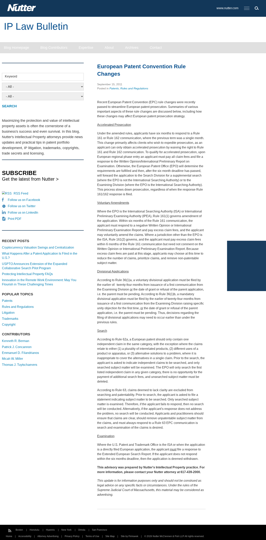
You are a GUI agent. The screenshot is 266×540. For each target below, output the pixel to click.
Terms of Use (92, 536)
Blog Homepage (16, 48)
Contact (156, 48)
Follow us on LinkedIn (23, 212)
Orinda (81, 529)
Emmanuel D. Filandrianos (20, 352)
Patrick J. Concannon (17, 347)
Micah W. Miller (12, 358)
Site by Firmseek (129, 536)
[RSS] (9, 530)
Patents (114, 88)
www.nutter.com (227, 8)
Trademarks (10, 318)
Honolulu (34, 529)
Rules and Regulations (134, 88)
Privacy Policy (72, 536)
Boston (19, 529)
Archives (131, 48)
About (109, 48)
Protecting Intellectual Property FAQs (27, 274)
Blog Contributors (53, 48)
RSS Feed (21, 193)
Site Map (110, 536)
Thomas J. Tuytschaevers (19, 364)
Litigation (8, 312)
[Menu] (246, 8)
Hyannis (50, 529)
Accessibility (24, 536)
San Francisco (99, 529)
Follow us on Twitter (21, 206)
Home (9, 536)
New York (66, 529)
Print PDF (14, 218)
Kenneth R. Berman (15, 341)
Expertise (86, 48)
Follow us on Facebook (24, 200)
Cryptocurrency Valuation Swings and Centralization (38, 247)
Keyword (11, 76)
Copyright (8, 324)
